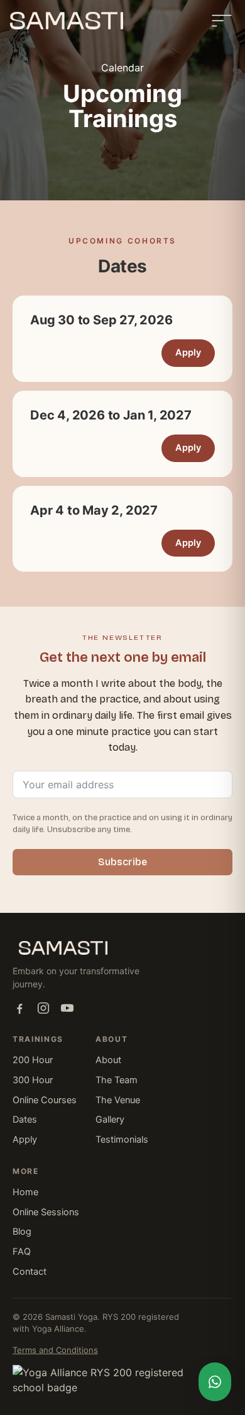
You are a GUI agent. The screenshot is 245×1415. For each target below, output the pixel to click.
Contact (29, 1271)
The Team (116, 1080)
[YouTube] (67, 1008)
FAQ (22, 1251)
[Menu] (222, 21)
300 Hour (33, 1080)
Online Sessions (46, 1212)
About (108, 1060)
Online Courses (45, 1100)
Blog (22, 1231)
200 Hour (33, 1060)
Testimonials (121, 1139)
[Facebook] (19, 1008)
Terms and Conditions (55, 1350)
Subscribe (122, 862)
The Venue (117, 1100)
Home (25, 1192)
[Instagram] (43, 1008)
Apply (188, 352)
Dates (25, 1119)
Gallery (109, 1119)
